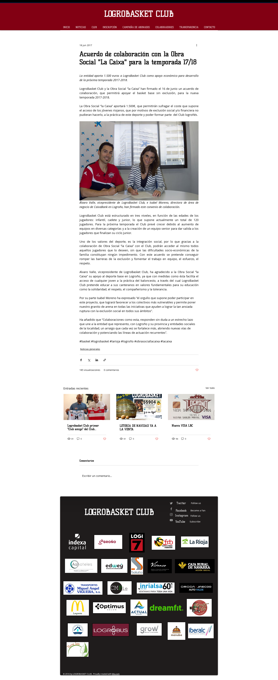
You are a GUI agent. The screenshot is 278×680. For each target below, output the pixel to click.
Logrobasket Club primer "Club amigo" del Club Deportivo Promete (83, 427)
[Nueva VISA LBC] (191, 407)
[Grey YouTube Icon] (171, 520)
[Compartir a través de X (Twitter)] (88, 360)
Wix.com (116, 674)
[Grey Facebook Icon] (171, 509)
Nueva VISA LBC (182, 425)
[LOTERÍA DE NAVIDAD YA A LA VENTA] (139, 407)
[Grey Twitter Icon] (171, 503)
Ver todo (210, 387)
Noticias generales (90, 349)
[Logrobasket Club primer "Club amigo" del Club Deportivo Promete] (87, 407)
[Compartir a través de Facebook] (81, 360)
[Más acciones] (197, 45)
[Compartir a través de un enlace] (104, 360)
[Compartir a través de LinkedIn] (96, 360)
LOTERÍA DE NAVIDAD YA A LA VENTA (138, 427)
